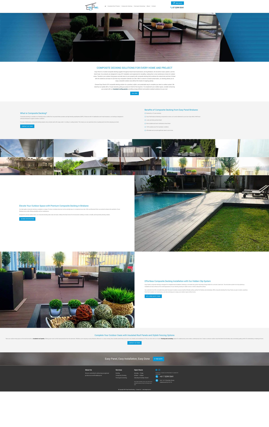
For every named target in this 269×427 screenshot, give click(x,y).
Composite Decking (127, 6)
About (148, 6)
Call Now (134, 93)
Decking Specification (27, 219)
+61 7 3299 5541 (167, 376)
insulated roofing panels (120, 89)
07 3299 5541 (178, 8)
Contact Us (138, 389)
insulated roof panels (38, 338)
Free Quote (179, 3)
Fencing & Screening (139, 6)
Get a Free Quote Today (153, 296)
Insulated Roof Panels (114, 6)
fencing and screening (167, 338)
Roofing (118, 373)
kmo (150, 389)
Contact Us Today (27, 126)
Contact (154, 6)
